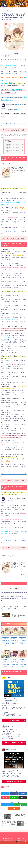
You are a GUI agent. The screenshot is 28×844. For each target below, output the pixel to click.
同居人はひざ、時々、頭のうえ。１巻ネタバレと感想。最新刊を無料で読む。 (22, 663)
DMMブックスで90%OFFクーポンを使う (14, 742)
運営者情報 (20, 840)
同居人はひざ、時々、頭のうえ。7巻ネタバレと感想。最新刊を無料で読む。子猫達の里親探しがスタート (5, 642)
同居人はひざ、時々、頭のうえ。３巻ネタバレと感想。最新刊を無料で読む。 (5, 663)
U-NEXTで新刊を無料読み (14, 720)
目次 (8, 141)
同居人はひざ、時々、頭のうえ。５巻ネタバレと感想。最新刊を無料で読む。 (14, 640)
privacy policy (21, 838)
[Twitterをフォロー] (7, 804)
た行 (3, 786)
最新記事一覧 (7, 840)
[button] (25, 400)
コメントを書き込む (14, 588)
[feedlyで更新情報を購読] (20, 804)
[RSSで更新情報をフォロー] (14, 808)
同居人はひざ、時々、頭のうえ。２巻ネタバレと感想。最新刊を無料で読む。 (14, 663)
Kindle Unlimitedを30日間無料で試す (14, 781)
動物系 (7, 786)
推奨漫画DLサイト (8, 838)
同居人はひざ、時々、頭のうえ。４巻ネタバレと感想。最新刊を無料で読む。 (22, 640)
